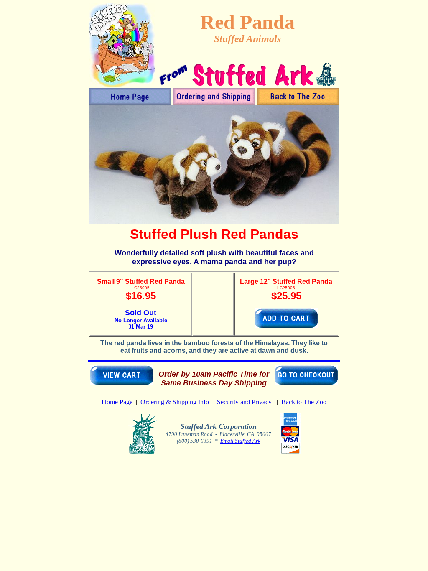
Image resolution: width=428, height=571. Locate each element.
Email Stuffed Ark (240, 441)
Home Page (117, 401)
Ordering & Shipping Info (174, 401)
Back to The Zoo (303, 401)
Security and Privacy (244, 401)
